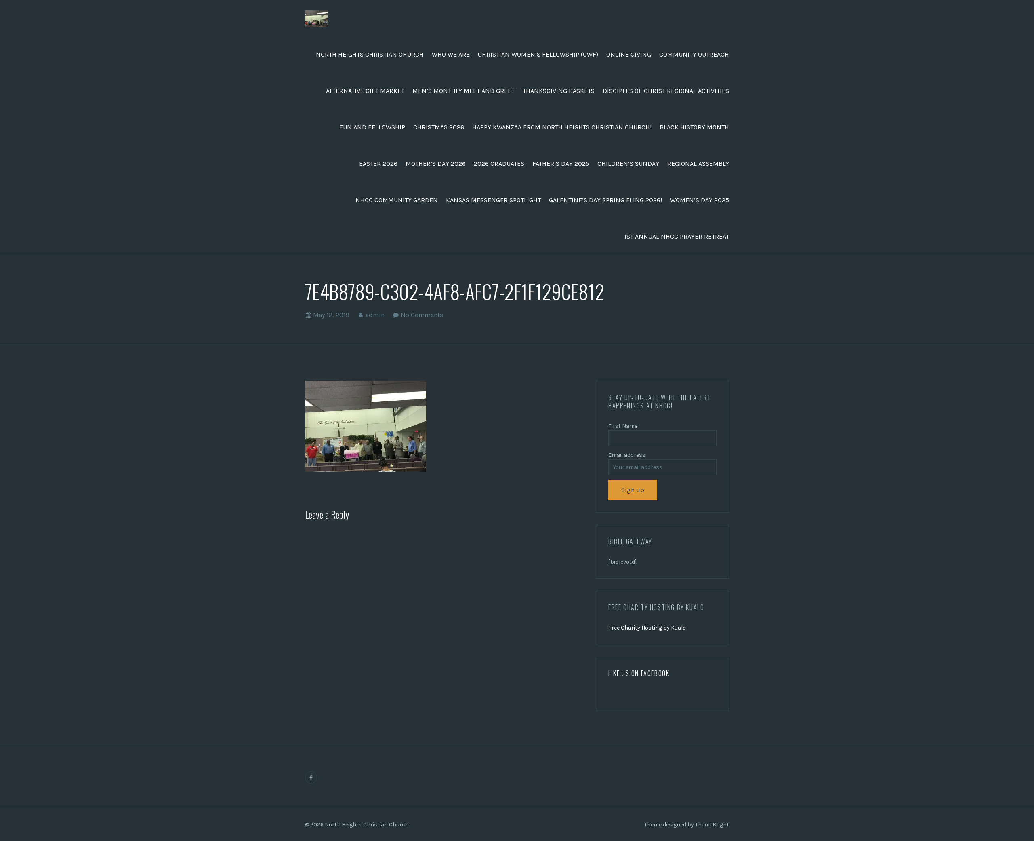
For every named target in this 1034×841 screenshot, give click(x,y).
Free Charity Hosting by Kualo (647, 627)
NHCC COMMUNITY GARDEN (396, 200)
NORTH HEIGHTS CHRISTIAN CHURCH (370, 54)
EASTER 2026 (378, 163)
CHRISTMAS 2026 (438, 127)
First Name (622, 426)
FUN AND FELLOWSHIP (372, 127)
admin (375, 315)
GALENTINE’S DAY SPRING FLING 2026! (605, 200)
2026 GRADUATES (499, 163)
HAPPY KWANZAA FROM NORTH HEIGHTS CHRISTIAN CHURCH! (562, 127)
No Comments (422, 315)
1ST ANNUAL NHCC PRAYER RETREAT (676, 236)
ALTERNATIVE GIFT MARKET (365, 91)
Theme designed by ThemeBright (686, 824)
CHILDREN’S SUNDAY (628, 163)
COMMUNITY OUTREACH (694, 54)
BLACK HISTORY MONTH (694, 127)
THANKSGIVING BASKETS (559, 91)
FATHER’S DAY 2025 (560, 163)
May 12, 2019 (331, 315)
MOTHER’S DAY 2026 (436, 163)
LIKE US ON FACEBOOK (638, 673)
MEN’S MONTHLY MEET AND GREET (463, 91)
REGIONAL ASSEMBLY (698, 163)
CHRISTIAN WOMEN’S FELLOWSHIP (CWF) (538, 54)
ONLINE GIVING (628, 54)
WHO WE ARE (451, 54)
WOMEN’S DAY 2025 (699, 200)
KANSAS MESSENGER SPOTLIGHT (493, 200)
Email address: (627, 455)
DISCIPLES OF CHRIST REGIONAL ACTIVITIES (666, 91)
